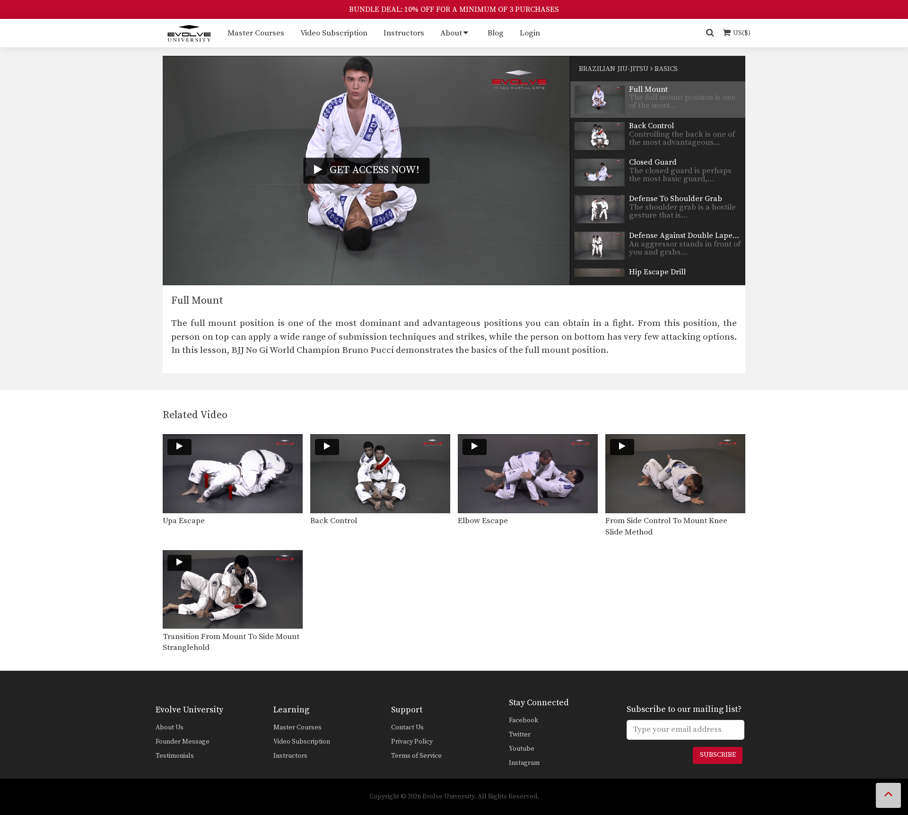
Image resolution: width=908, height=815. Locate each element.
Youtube (521, 749)
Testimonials (175, 756)
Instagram (524, 763)
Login (530, 33)
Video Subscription (333, 33)
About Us (169, 727)
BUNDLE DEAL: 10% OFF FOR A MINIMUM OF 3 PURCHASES (454, 9)
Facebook (523, 720)
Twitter (520, 734)
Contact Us (407, 727)
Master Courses (255, 33)
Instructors (404, 33)
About (451, 33)
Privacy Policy (412, 741)
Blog (496, 33)
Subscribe (718, 755)
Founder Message (183, 741)
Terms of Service (416, 756)
